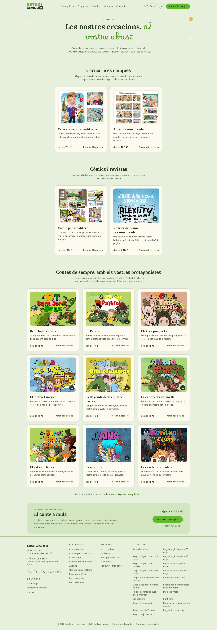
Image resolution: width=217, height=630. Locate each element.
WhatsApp (32, 583)
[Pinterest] (58, 571)
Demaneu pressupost (167, 519)
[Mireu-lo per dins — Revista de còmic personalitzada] (136, 206)
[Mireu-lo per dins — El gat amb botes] (53, 445)
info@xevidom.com (37, 587)
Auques (73, 565)
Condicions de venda (122, 624)
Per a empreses (77, 578)
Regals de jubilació (142, 614)
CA (28, 592)
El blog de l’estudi (110, 557)
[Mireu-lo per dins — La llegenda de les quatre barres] (108, 375)
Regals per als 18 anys (144, 610)
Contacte (121, 6)
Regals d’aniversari (142, 603)
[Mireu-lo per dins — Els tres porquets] (164, 309)
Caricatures (75, 557)
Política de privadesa (98, 624)
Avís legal (81, 624)
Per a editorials (76, 582)
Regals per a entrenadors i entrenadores (176, 586)
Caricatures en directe (81, 561)
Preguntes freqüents (111, 565)
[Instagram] (29, 571)
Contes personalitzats (80, 553)
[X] (43, 571)
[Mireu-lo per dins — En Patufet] (108, 309)
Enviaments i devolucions (147, 624)
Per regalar (66, 6)
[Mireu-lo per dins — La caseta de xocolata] (164, 445)
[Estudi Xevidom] (35, 6)
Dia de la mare (170, 591)
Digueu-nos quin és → (130, 494)
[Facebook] (36, 571)
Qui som (108, 6)
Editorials (96, 6)
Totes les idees (140, 549)
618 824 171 (32, 564)
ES (33, 592)
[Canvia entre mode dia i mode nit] (161, 6)
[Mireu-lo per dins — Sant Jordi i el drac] (53, 309)
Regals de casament (174, 610)
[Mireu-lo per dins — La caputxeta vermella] (164, 375)
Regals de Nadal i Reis (174, 577)
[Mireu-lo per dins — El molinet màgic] (53, 375)
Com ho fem (108, 549)
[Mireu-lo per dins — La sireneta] (108, 445)
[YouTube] (51, 571)
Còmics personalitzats (80, 569)
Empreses (83, 6)
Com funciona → (174, 525)
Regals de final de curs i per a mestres (145, 593)
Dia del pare (139, 598)
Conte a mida (76, 549)
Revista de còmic (78, 574)
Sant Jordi (168, 598)
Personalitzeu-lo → (93, 147)
